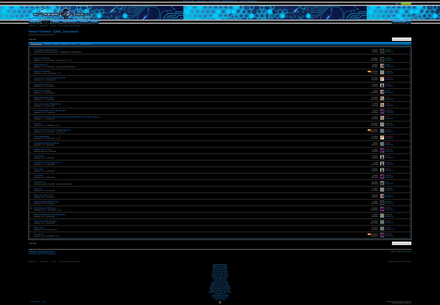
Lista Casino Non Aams (220, 271)
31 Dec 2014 (389, 210)
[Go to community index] (63, 12)
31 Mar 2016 (389, 66)
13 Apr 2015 (389, 138)
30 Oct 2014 (389, 236)
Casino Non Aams (220, 280)
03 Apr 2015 (389, 144)
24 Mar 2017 (389, 51)
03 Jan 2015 (389, 203)
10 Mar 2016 (389, 73)
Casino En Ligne (220, 299)
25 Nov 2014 (389, 229)
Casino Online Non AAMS (220, 295)
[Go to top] (220, 302)
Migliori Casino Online (220, 266)
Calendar (94, 22)
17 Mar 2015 (389, 164)
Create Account (406, 3)
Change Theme (35, 301)
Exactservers (407, 303)
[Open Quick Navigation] (409, 22)
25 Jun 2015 (389, 92)
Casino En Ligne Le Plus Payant (220, 288)
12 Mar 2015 (389, 177)
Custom (73, 44)
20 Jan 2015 (389, 183)
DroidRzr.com (34, 22)
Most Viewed (65, 44)
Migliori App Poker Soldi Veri (220, 290)
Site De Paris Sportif (220, 269)
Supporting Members (69, 22)
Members (56, 22)
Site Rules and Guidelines (395, 261)
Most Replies (56, 44)
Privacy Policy (407, 261)
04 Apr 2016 (389, 60)
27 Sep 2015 (389, 79)
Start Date (48, 44)
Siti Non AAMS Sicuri (220, 278)
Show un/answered (85, 44)
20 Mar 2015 (389, 157)
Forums (46, 22)
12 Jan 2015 (389, 190)
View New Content (399, 22)
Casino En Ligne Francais (220, 276)
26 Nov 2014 (389, 222)
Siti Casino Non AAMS (220, 268)
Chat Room (84, 22)
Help (44, 301)
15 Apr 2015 (389, 131)
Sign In (397, 3)
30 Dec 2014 (389, 216)
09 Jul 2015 (389, 86)
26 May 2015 (389, 118)
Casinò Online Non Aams (220, 297)
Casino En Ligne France (220, 275)
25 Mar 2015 (389, 151)
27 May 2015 (389, 105)
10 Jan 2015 (389, 196)
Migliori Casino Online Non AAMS (220, 292)
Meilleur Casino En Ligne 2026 (220, 287)
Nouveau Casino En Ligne (220, 283)
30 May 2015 (389, 99)
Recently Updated (36, 44)
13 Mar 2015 (389, 170)
